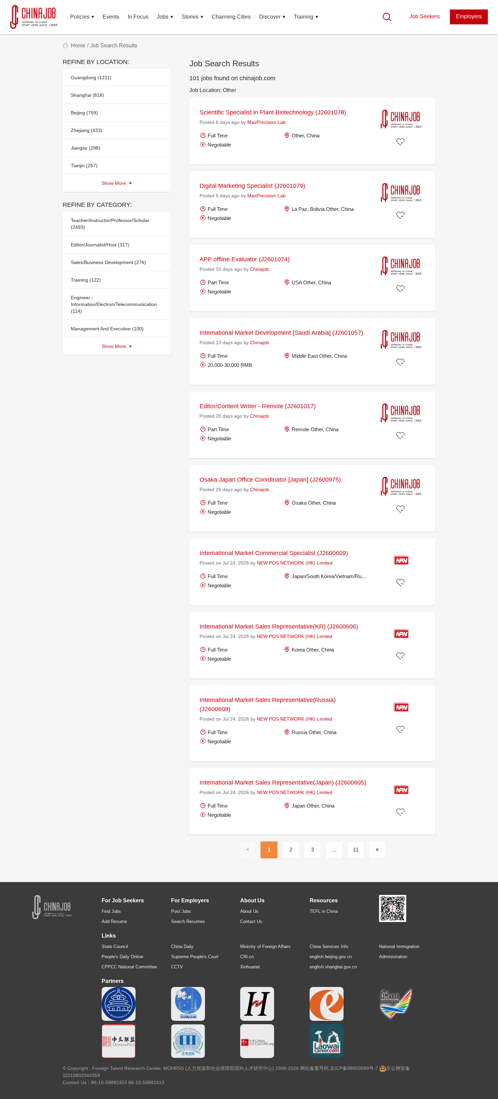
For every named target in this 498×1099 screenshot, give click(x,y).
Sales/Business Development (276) (108, 262)
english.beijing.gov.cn (331, 956)
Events (111, 17)
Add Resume (114, 921)
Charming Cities (231, 17)
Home (78, 45)
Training (303, 17)
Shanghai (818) (87, 95)
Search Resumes (188, 921)
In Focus (138, 17)
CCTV (177, 966)
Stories (190, 17)
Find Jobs (111, 911)
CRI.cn (247, 956)
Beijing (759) (84, 112)
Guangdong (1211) (91, 77)
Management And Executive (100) (107, 328)
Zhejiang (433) (86, 130)
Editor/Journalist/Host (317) (100, 244)
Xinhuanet (250, 966)
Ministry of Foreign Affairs (265, 946)
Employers (469, 16)
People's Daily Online (122, 956)
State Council (115, 946)
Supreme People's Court (195, 956)
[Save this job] (401, 142)
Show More (114, 183)
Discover (270, 17)
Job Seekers (425, 16)
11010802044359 (81, 1075)
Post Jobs (181, 911)
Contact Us (251, 921)
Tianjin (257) (84, 165)
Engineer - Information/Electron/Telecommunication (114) (114, 304)
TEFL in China (324, 911)
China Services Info (329, 946)
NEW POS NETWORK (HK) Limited (294, 563)
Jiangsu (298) (85, 148)
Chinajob (259, 269)
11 (356, 850)
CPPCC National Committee (129, 966)
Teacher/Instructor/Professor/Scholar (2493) (110, 224)
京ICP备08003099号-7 (354, 1068)
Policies (79, 17)
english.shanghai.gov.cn (333, 966)
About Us (249, 911)
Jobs (162, 17)
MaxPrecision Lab (266, 122)
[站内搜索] (386, 16)
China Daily (182, 946)
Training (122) (86, 280)
